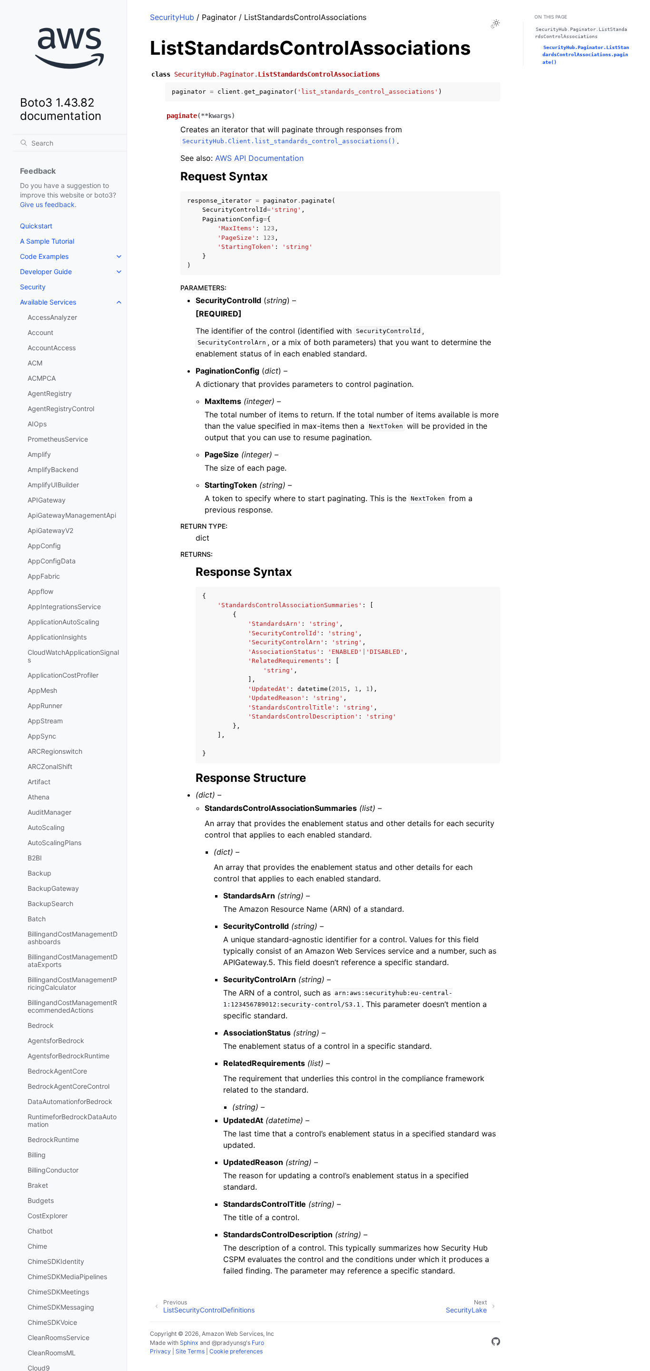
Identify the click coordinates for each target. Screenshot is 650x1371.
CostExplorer (48, 1216)
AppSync (42, 736)
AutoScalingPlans (54, 842)
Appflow (40, 591)
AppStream (45, 721)
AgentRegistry (50, 393)
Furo (258, 1342)
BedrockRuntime (53, 1139)
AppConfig (44, 546)
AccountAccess (52, 348)
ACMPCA (42, 378)
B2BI (35, 858)
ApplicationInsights (57, 637)
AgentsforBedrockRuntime (68, 1056)
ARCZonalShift (50, 766)
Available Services (48, 302)
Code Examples (44, 256)
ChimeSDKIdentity (56, 1261)
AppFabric (44, 576)
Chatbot (40, 1231)
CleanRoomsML (52, 1353)
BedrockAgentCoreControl (68, 1086)
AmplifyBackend (53, 469)
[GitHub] (496, 1343)
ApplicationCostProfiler (63, 675)
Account (40, 332)
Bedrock (41, 1025)
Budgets (41, 1200)
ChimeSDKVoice (52, 1322)
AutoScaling (46, 827)
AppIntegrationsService (64, 606)
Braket (38, 1185)
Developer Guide (46, 271)
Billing (37, 1155)
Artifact (39, 782)
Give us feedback (47, 204)
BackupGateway (53, 888)
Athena (38, 797)
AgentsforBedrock (56, 1040)
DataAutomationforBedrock (70, 1101)
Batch (37, 919)
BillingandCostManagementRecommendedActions (72, 1006)
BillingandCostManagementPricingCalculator (72, 983)
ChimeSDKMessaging (61, 1307)
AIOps (37, 424)
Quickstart (36, 226)
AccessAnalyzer (52, 317)
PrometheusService (58, 439)
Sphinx (189, 1342)
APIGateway (47, 500)
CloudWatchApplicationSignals (73, 656)
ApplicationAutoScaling (63, 622)
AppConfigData (52, 561)
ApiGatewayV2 (50, 530)
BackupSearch (50, 903)
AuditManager (49, 812)
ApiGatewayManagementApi (72, 515)
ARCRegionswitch (55, 751)
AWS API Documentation (259, 158)
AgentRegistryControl (61, 408)
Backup (39, 873)
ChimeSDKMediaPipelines (67, 1276)
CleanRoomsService (58, 1337)
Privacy (160, 1351)
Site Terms (190, 1351)
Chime (37, 1246)
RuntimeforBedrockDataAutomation (72, 1120)
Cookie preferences (236, 1351)
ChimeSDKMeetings (58, 1292)
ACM (35, 363)
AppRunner (45, 705)
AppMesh (42, 690)
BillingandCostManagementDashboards (73, 938)
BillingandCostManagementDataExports (73, 960)
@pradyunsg (229, 1342)
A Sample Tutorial (47, 241)
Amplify (39, 454)
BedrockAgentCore (57, 1071)
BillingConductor (53, 1170)
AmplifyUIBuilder (53, 485)
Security (33, 287)
